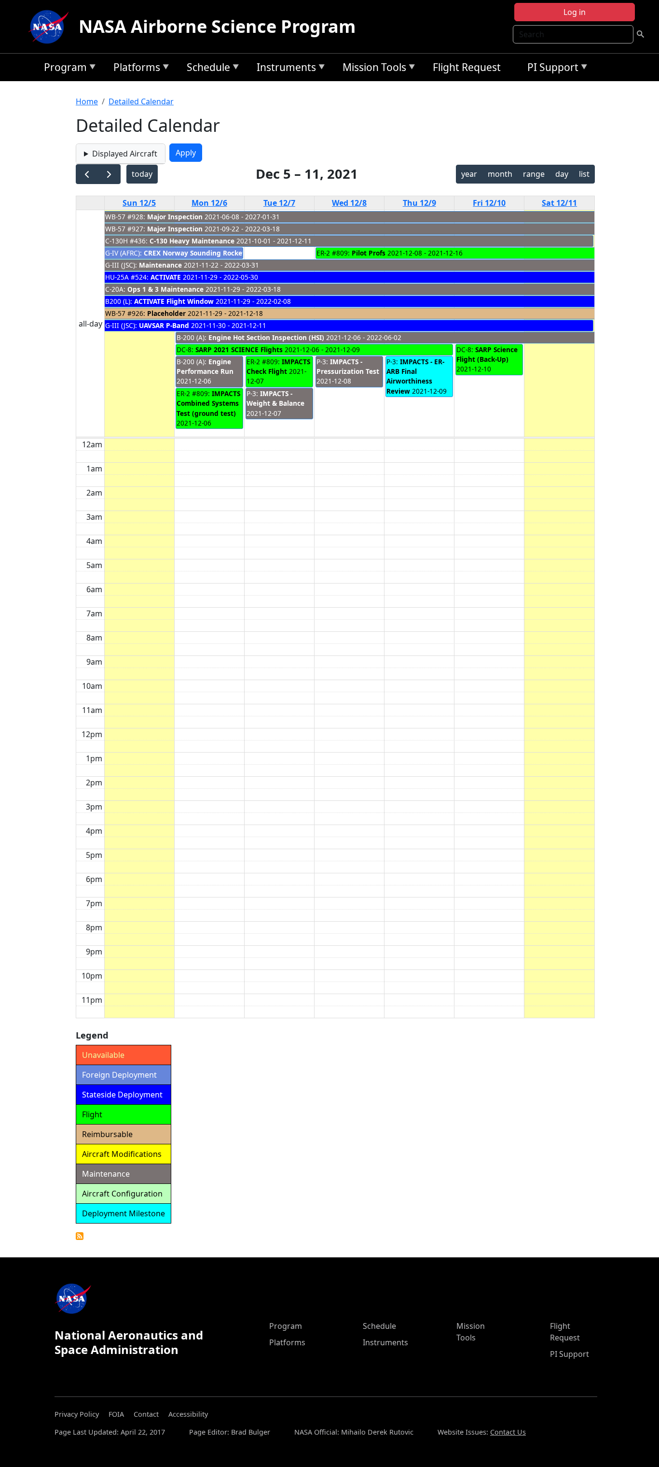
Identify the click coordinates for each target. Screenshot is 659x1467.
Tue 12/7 (279, 203)
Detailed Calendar (141, 101)
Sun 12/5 (139, 203)
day (561, 174)
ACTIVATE (166, 277)
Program (63, 68)
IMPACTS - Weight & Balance (275, 398)
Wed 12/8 (349, 203)
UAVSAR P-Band (164, 325)
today (142, 174)
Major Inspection (175, 216)
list (584, 174)
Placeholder (166, 313)
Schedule (206, 68)
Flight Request (467, 67)
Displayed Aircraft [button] (124, 153)
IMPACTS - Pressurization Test (347, 366)
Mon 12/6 (209, 203)
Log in (574, 12)
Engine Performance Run (205, 366)
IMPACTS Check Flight (278, 366)
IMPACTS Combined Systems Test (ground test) (208, 403)
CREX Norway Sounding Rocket (194, 252)
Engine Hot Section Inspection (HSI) (266, 337)
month (500, 174)
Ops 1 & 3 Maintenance (165, 289)
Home (87, 101)
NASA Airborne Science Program (217, 26)
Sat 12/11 (559, 203)
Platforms (134, 68)
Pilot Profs (368, 252)
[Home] (51, 26)
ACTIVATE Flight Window (174, 301)
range (534, 174)
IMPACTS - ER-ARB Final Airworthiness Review (415, 376)
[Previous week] (87, 174)
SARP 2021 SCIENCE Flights (239, 349)
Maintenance (160, 265)
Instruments (284, 68)
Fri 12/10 (489, 203)
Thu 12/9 (419, 203)
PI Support (550, 68)
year (469, 174)
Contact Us (508, 1432)
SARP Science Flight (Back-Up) (487, 354)
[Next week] (109, 174)
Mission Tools (372, 68)
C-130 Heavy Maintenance (192, 240)
